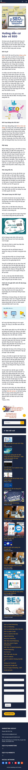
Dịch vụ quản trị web (9, 631)
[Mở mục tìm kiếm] (22, 1)
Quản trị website (8, 656)
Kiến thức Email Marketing (11, 641)
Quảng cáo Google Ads (10, 665)
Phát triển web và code (10, 654)
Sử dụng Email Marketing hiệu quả (13, 519)
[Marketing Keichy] (4, 1)
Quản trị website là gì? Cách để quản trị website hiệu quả (17, 409)
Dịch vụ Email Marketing (11, 624)
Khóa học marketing (9, 638)
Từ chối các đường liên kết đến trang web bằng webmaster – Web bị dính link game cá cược (13, 456)
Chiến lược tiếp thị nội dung (11, 503)
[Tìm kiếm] (22, 422)
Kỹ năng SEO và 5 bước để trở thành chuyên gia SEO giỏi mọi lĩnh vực (10, 415)
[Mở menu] (3, 748)
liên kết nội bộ (11, 391)
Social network (8, 670)
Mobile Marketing (9, 649)
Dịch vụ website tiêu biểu (11, 634)
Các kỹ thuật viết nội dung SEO (12, 488)
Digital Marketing (9, 636)
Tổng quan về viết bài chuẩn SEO (13, 615)
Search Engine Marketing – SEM (13, 667)
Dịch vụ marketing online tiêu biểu (13, 629)
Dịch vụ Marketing (9, 627)
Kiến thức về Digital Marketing (12, 647)
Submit (8, 705)
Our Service (7, 652)
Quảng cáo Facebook (10, 663)
